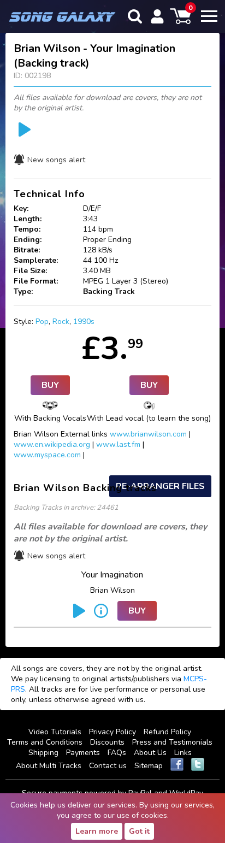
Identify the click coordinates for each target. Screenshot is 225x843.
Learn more (96, 831)
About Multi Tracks (48, 766)
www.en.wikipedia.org (52, 444)
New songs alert (56, 160)
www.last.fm (118, 444)
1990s (83, 321)
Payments (83, 752)
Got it (139, 831)
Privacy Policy (112, 732)
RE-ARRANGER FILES (160, 486)
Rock (60, 321)
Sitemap (148, 766)
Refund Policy (167, 732)
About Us (150, 752)
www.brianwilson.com (148, 434)
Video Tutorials (54, 732)
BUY (50, 385)
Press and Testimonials (172, 742)
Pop (42, 321)
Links (183, 752)
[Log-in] (157, 16)
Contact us (108, 766)
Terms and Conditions (44, 742)
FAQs (117, 752)
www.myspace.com (47, 455)
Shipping (43, 752)
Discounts (107, 742)
